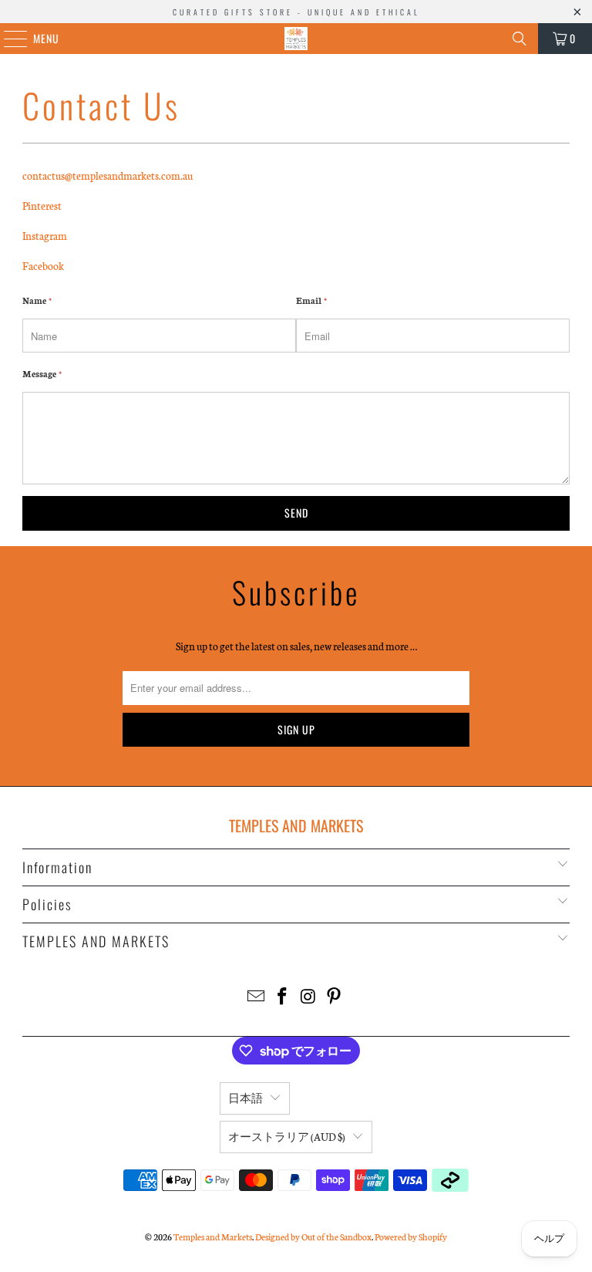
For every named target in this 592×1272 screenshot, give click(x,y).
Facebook (43, 265)
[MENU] (7, 38)
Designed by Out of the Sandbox (313, 1236)
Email (311, 300)
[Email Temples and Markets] (256, 997)
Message (42, 373)
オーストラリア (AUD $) (286, 1136)
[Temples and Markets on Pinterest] (334, 997)
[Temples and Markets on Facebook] (282, 997)
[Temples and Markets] (296, 38)
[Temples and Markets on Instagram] (308, 997)
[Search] (519, 38)
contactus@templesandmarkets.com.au (107, 175)
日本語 (245, 1098)
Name (37, 300)
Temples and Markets (212, 1236)
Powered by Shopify (411, 1236)
